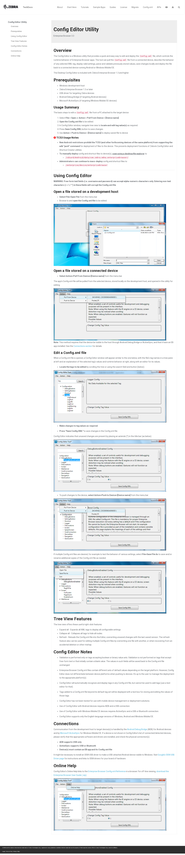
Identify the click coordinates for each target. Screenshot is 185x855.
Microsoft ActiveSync (70, 733)
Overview (14, 26)
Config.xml (148, 7)
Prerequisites (16, 31)
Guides (113, 7)
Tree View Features (19, 41)
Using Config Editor (19, 36)
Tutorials (85, 7)
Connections (16, 51)
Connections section (83, 346)
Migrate (135, 7)
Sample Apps (99, 7)
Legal (3, 851)
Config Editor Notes (19, 46)
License (123, 7)
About (60, 7)
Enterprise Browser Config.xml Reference (107, 771)
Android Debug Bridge (137, 729)
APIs (159, 7)
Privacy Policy (16, 851)
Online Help (15, 56)
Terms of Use (9, 851)
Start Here (71, 7)
